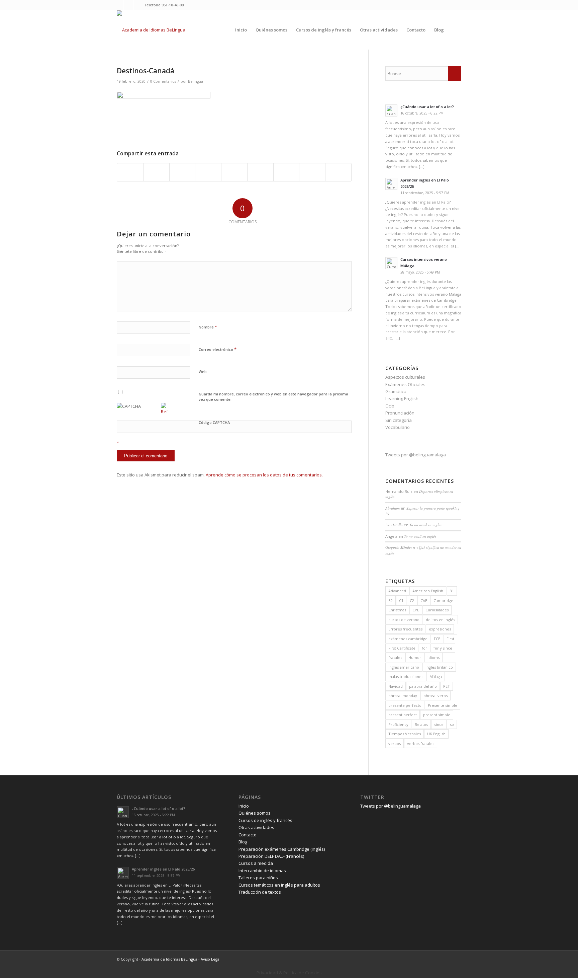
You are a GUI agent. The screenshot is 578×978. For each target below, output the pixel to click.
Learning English (401, 398)
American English (427, 590)
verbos (394, 743)
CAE (423, 600)
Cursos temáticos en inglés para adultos (279, 885)
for (424, 648)
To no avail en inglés (425, 524)
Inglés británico (439, 667)
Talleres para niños (258, 878)
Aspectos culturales (405, 377)
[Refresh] (164, 411)
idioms (433, 657)
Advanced (397, 590)
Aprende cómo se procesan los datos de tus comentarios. (264, 475)
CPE (415, 609)
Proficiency (398, 724)
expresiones (440, 628)
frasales (395, 657)
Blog (242, 842)
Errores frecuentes (405, 628)
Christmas (397, 609)
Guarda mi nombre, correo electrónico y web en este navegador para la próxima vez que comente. (273, 396)
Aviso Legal (210, 959)
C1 (401, 600)
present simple (436, 714)
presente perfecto (404, 705)
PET (446, 686)
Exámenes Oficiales (405, 384)
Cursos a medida (255, 863)
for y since (443, 648)
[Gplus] (139, 5)
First (450, 638)
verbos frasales (420, 743)
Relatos (421, 724)
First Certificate (401, 648)
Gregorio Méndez (398, 547)
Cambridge (443, 600)
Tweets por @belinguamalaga (415, 455)
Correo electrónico (217, 349)
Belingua (195, 81)
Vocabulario (397, 427)
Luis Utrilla (394, 524)
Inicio (243, 806)
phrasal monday (402, 695)
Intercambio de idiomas (262, 871)
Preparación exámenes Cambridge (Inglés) (281, 849)
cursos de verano (403, 619)
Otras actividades (256, 827)
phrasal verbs (435, 695)
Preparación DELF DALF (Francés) (271, 856)
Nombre (208, 327)
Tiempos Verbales (404, 733)
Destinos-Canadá (145, 70)
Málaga (435, 676)
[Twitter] (118, 5)
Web (203, 371)
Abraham (392, 508)
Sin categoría (398, 420)
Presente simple (442, 705)
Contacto (247, 835)
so (452, 724)
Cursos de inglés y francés (265, 820)
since (439, 724)
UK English (436, 733)
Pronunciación (399, 413)
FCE (437, 638)
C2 (412, 600)
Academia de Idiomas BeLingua (169, 959)
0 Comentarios (163, 81)
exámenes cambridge (407, 638)
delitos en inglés (440, 619)
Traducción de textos (259, 892)
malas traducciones (405, 676)
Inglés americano (403, 667)
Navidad (395, 686)
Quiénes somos (254, 813)
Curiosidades (437, 609)
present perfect (402, 714)
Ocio (389, 406)
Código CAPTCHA (214, 422)
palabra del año (423, 686)
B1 (452, 590)
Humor (414, 657)
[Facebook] (128, 5)
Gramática (395, 391)
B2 (390, 600)
